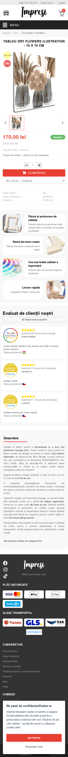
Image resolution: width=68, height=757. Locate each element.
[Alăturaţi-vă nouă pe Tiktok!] (5, 576)
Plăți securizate (10, 661)
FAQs (5, 686)
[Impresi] (34, 11)
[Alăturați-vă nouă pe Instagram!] (5, 569)
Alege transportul (11, 656)
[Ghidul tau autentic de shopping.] (34, 632)
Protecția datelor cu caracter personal (21, 671)
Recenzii (7, 676)
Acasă (6, 32)
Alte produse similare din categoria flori (23, 540)
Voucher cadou (10, 650)
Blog (5, 681)
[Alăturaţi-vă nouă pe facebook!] (5, 563)
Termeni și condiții (11, 666)
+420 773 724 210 (28, 2)
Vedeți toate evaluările (35, 319)
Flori (15, 32)
